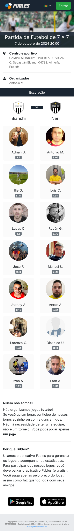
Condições (31, 526)
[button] (48, 6)
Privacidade (42, 526)
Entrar (63, 6)
